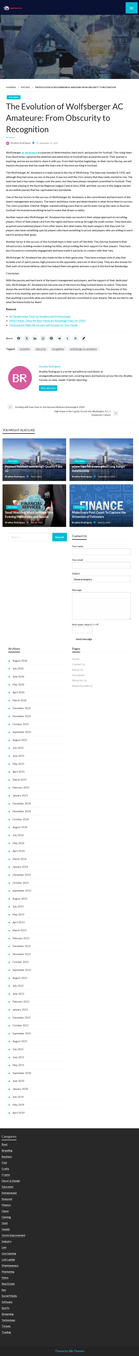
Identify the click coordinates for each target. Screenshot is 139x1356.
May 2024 (18, 843)
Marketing (8, 1271)
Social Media (9, 1295)
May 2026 (18, 684)
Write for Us (79, 680)
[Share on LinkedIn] (35, 338)
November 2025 (22, 716)
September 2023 (22, 890)
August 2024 (20, 827)
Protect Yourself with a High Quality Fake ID (33, 469)
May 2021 (18, 1065)
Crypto (6, 1174)
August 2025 (20, 739)
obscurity (41, 348)
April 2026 (19, 692)
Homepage (11, 87)
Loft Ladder (8, 1259)
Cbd (4, 1162)
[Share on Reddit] (59, 338)
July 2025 (18, 747)
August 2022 (20, 977)
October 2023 (21, 882)
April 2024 (19, 850)
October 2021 (21, 1025)
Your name (77, 546)
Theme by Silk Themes (69, 1351)
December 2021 (22, 1017)
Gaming (6, 1216)
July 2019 (18, 1096)
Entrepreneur (9, 1192)
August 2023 (20, 898)
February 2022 (21, 1001)
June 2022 (18, 993)
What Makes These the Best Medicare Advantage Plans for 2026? (47, 320)
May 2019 (18, 1104)
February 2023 (21, 938)
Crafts (5, 1168)
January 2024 (20, 866)
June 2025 (18, 755)
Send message (84, 639)
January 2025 (20, 795)
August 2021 (20, 1041)
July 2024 (18, 835)
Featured (25, 87)
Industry (6, 1241)
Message (77, 589)
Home (75, 658)
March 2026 (19, 700)
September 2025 (22, 731)
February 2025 (21, 787)
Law (4, 1247)
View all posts (48, 388)
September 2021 (22, 1033)
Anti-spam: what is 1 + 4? (85, 624)
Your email (77, 559)
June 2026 (18, 676)
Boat (4, 1144)
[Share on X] (27, 338)
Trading (6, 1332)
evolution (25, 348)
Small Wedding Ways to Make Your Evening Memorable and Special (29, 515)
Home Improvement (13, 1235)
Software (7, 1301)
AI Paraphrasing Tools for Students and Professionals (40, 316)
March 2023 (19, 930)
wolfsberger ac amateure (83, 348)
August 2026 (20, 660)
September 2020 (22, 1073)
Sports (5, 1307)
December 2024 (22, 803)
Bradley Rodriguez (21, 143)
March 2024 (19, 858)
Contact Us (78, 664)
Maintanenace (10, 1265)
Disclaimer (78, 675)
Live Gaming (9, 1253)
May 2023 (18, 914)
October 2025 (21, 724)
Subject (76, 573)
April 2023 (19, 922)
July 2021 (18, 1049)
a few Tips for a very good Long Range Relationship (98, 469)
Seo (4, 1289)
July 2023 (18, 906)
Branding (7, 1150)
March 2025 (19, 779)
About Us (77, 669)
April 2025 (19, 771)
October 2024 (21, 819)
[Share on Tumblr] (67, 338)
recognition (58, 348)
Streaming (8, 1313)
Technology (8, 1320)
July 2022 (18, 985)
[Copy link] (84, 338)
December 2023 (22, 874)
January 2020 (20, 1088)
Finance (6, 1204)
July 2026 (18, 668)
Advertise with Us (82, 685)
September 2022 (22, 969)
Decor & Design (11, 1180)
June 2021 (18, 1057)
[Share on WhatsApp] (43, 338)
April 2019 (19, 1112)
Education (7, 1186)
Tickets (6, 1326)
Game (5, 1211)
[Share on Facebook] (18, 338)
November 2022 (22, 954)
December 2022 (22, 946)
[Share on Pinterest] (51, 338)
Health (6, 1229)
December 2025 (22, 708)
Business (7, 1156)
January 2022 (20, 1009)
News (5, 1277)
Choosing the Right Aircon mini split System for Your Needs (43, 325)
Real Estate (8, 1283)
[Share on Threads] (75, 338)
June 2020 (18, 1080)
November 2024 (22, 811)
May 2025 (18, 763)
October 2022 (21, 961)
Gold (4, 1223)
